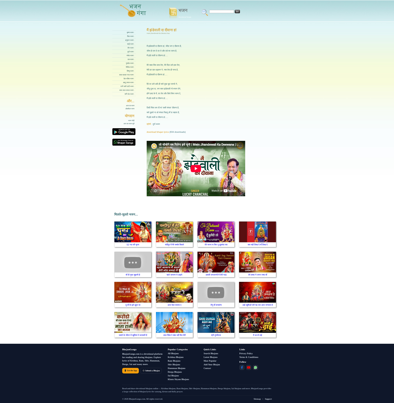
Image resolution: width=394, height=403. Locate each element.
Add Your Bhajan (212, 364)
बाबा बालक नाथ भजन (126, 75)
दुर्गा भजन (130, 52)
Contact (207, 368)
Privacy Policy (246, 353)
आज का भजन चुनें (129, 124)
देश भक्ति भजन (129, 79)
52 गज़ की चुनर (133, 244)
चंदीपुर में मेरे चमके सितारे (174, 244)
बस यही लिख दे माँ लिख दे (257, 244)
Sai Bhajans (173, 376)
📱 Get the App (130, 370)
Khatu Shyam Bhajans (178, 379)
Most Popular (210, 361)
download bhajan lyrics (158, 132)
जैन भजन (130, 48)
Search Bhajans (211, 353)
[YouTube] (248, 367)
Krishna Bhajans (175, 357)
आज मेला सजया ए (174, 305)
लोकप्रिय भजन (129, 109)
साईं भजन (130, 44)
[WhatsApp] (255, 367)
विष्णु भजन (130, 71)
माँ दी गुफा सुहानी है (133, 275)
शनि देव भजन (129, 94)
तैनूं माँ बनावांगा (216, 305)
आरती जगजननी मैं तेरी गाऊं (216, 275)
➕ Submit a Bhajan (151, 370)
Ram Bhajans (174, 361)
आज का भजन (130, 106)
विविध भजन (130, 67)
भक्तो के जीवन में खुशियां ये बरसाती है (133, 335)
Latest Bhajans (210, 357)
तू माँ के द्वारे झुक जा (132, 305)
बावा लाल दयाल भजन (126, 90)
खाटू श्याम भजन (128, 82)
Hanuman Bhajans (176, 368)
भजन (185, 13)
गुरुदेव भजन (130, 63)
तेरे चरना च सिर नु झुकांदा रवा (216, 244)
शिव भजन (130, 36)
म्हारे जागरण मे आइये (174, 275)
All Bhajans (173, 353)
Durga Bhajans (175, 372)
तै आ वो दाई (257, 335)
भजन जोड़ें (131, 120)
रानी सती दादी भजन (127, 86)
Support (268, 399)
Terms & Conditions (248, 357)
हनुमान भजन (129, 40)
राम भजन (131, 59)
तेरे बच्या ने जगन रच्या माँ (257, 275)
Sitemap (257, 399)
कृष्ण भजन (130, 32)
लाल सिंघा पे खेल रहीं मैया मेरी (174, 335)
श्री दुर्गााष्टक (216, 335)
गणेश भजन (130, 55)
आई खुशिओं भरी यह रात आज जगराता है (257, 305)
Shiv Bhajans (174, 364)
